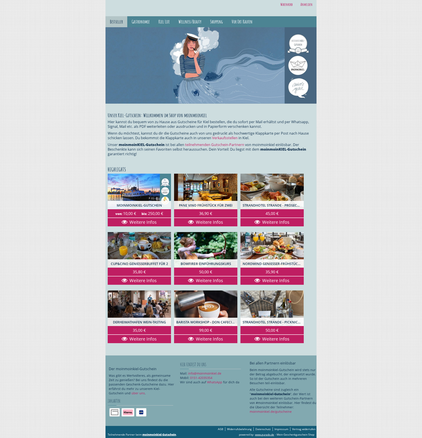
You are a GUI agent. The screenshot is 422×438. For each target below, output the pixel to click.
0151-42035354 (201, 378)
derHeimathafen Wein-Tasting (139, 322)
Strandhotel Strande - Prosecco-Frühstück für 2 (273, 205)
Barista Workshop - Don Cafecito (206, 322)
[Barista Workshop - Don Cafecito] (205, 308)
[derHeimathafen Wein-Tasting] (139, 308)
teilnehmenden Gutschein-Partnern (214, 144)
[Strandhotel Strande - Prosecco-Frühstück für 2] (272, 191)
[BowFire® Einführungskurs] (205, 250)
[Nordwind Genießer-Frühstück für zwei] (272, 250)
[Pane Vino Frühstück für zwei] (205, 191)
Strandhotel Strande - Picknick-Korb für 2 (273, 322)
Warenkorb (286, 4)
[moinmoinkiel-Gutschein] (139, 191)
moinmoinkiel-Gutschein (139, 205)
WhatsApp (214, 382)
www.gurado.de (264, 434)
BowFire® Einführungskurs (206, 263)
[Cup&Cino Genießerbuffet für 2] (139, 250)
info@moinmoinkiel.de (204, 373)
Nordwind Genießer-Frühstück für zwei (273, 263)
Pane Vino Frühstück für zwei (206, 205)
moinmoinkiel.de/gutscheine (271, 411)
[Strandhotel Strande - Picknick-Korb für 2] (272, 308)
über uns (138, 393)
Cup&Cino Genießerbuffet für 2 (139, 263)
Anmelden (306, 4)
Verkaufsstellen (225, 138)
